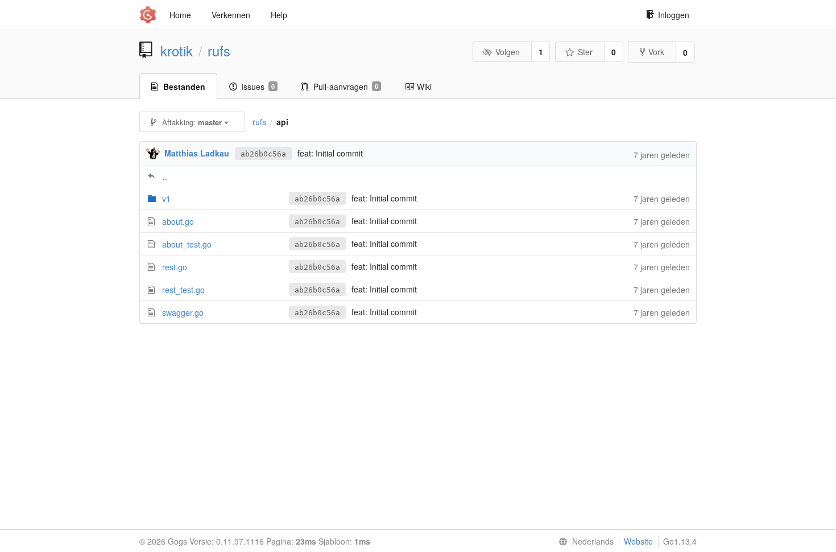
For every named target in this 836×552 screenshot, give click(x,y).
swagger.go (183, 312)
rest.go (174, 267)
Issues (258, 86)
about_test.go (187, 244)
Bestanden (184, 86)
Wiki (424, 86)
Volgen (507, 51)
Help (279, 14)
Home (180, 14)
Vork (656, 51)
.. (165, 176)
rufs (219, 50)
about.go (178, 221)
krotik (176, 50)
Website (638, 541)
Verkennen (231, 14)
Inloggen (673, 14)
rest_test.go (183, 289)
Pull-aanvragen (345, 86)
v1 (166, 198)
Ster (585, 51)
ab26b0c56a (263, 154)
